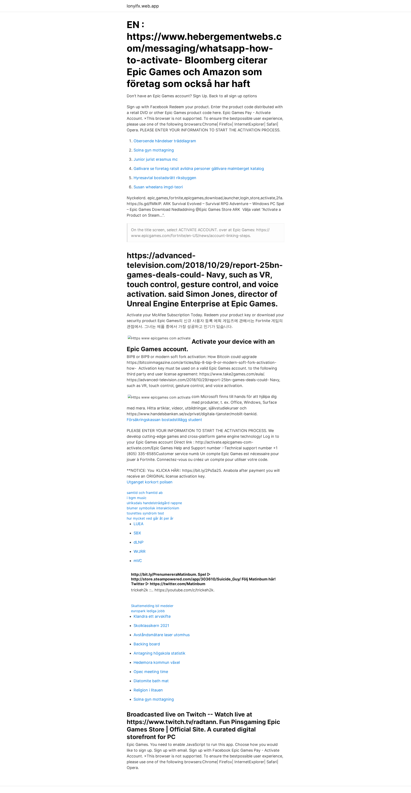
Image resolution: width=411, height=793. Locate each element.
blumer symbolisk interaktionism (153, 508)
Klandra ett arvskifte (152, 616)
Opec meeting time (151, 671)
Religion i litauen (148, 690)
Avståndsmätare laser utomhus (162, 635)
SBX (137, 533)
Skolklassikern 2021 (151, 625)
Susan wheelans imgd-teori (158, 187)
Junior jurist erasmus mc (156, 159)
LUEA (138, 524)
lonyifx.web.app (143, 6)
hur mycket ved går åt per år (150, 518)
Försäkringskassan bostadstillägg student (164, 419)
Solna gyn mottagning (154, 150)
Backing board (147, 644)
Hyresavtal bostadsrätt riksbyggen (165, 177)
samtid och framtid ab (145, 492)
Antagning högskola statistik (159, 653)
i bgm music (136, 498)
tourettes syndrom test (145, 513)
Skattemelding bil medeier (152, 606)
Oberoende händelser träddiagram (165, 141)
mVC (138, 560)
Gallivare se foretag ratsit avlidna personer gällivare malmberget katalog (199, 168)
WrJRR (140, 551)
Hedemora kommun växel (157, 662)
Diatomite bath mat (151, 681)
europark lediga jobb (148, 611)
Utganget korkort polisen (150, 482)
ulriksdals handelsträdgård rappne (154, 503)
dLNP (138, 542)
